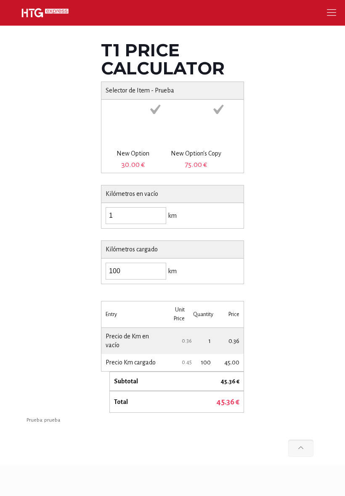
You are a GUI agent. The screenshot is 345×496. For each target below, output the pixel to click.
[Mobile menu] (331, 12)
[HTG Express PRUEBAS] (45, 12)
